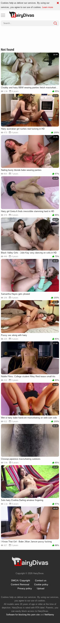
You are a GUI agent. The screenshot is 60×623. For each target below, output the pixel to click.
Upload (40, 588)
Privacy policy (25, 588)
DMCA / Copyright (20, 580)
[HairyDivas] (21, 14)
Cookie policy (41, 584)
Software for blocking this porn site (23, 614)
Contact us (40, 580)
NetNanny (49, 614)
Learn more (47, 7)
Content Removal (20, 584)
